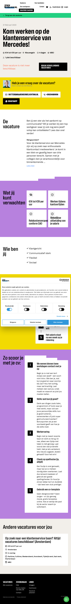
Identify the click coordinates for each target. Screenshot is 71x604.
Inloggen (32, 585)
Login (66, 7)
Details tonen (61, 316)
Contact (18, 593)
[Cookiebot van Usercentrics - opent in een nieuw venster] (61, 280)
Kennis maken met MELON (20, 589)
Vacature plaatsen (32, 592)
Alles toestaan (58, 322)
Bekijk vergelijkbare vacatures (50, 66)
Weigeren (13, 322)
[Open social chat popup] (66, 599)
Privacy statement (21, 597)
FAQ (17, 585)
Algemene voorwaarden (9, 597)
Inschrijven (56, 7)
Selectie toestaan (35, 322)
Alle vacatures (7, 585)
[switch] (26, 309)
